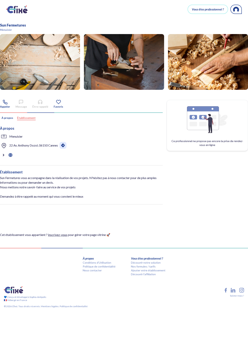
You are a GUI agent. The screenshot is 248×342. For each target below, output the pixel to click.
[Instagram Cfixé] (241, 290)
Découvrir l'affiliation (143, 274)
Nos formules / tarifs (143, 266)
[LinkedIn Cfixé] (233, 290)
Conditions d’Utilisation (97, 262)
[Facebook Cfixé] (226, 290)
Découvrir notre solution (146, 262)
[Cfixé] (17, 9)
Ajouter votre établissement (148, 270)
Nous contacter (92, 270)
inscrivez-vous (57, 235)
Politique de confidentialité (99, 266)
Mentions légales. (49, 306)
